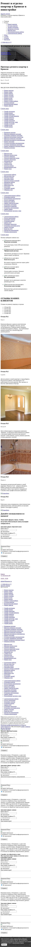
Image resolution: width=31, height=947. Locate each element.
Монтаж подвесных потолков (13, 138)
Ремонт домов (8, 92)
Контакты (7, 39)
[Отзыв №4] (5, 493)
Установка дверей (9, 188)
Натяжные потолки (13, 29)
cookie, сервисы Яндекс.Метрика (18, 938)
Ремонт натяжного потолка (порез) (14, 146)
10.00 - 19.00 (4, 578)
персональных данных (18, 943)
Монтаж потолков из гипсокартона (14, 140)
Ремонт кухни (8, 98)
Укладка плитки (9, 165)
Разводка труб (8, 229)
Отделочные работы (10, 174)
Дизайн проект (8, 113)
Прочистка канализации (11, 230)
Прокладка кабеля (9, 201)
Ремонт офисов (8, 105)
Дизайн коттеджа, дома (11, 122)
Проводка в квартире (10, 206)
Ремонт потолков (9, 141)
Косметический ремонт (11, 104)
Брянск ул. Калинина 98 (5, 574)
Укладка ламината (9, 156)
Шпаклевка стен (9, 185)
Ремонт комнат (8, 93)
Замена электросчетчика (11, 203)
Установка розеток (9, 197)
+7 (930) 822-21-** (6, 42)
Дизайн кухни (8, 125)
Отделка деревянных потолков (13, 144)
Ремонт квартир (12, 24)
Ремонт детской (8, 95)
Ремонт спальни (9, 96)
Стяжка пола (8, 162)
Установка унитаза (9, 219)
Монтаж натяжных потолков (12, 134)
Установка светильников (11, 207)
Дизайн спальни (9, 119)
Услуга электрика (9, 200)
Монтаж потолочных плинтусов (13, 137)
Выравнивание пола (10, 167)
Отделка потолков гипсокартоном (14, 143)
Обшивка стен (8, 190)
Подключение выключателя (12, 198)
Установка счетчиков (10, 204)
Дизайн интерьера (13, 27)
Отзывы (6, 38)
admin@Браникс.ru (6, 581)
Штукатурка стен (9, 176)
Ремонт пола (8, 169)
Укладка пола (8, 164)
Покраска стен (8, 183)
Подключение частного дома (12, 211)
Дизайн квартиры (9, 114)
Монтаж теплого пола (10, 155)
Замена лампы (8, 209)
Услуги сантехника (9, 218)
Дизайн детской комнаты (11, 116)
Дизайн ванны (8, 126)
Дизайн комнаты (9, 117)
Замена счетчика (9, 227)
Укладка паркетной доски (11, 158)
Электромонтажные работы (16, 32)
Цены (5, 35)
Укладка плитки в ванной (11, 180)
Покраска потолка (9, 147)
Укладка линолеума (10, 159)
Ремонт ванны (8, 99)
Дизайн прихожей (9, 120)
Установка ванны (9, 221)
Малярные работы (9, 182)
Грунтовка (7, 186)
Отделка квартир (13, 26)
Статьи (6, 36)
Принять (4, 944)
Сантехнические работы (15, 33)
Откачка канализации (10, 232)
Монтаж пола (12, 30)
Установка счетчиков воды (12, 225)
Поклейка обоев (9, 179)
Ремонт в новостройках (11, 101)
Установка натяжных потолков (13, 135)
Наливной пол (8, 161)
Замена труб (7, 222)
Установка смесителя (10, 224)
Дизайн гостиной (9, 123)
